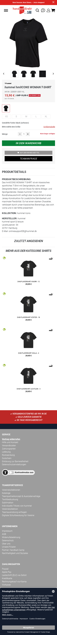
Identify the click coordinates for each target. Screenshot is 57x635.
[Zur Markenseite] (8, 84)
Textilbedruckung (10, 499)
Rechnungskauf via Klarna (14, 581)
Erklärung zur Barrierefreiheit (15, 461)
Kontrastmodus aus (24, 472)
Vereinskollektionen (11, 490)
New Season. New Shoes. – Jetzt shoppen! (29, 2)
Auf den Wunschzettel (30, 153)
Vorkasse (6, 584)
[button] (6, 10)
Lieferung (6, 452)
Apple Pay (6, 572)
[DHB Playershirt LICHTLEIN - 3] (28, 379)
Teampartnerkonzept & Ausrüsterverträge (21, 496)
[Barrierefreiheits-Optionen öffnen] (5, 472)
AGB (4, 534)
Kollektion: (9, 213)
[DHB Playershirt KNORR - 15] (28, 271)
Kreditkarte (7, 578)
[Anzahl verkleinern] (20, 134)
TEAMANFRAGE (28, 158)
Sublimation (7, 502)
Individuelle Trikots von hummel (17, 506)
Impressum (7, 531)
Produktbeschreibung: (16, 179)
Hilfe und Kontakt (10, 442)
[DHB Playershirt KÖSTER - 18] (28, 307)
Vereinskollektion (10, 509)
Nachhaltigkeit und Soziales (15, 553)
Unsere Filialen (9, 547)
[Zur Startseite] (21, 10)
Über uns (6, 543)
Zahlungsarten (9, 448)
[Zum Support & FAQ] (43, 10)
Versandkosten (9, 445)
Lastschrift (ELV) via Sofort (14, 575)
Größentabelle (49, 127)
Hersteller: (9, 218)
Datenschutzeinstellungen (14, 464)
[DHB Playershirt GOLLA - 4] (28, 343)
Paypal (5, 569)
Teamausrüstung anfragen (14, 512)
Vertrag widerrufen (11, 439)
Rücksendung (8, 455)
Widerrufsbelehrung (11, 537)
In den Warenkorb (28, 143)
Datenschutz (8, 540)
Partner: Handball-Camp (13, 550)
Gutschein (6, 458)
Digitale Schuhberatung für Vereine (18, 515)
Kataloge (6, 493)
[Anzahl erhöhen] (28, 134)
